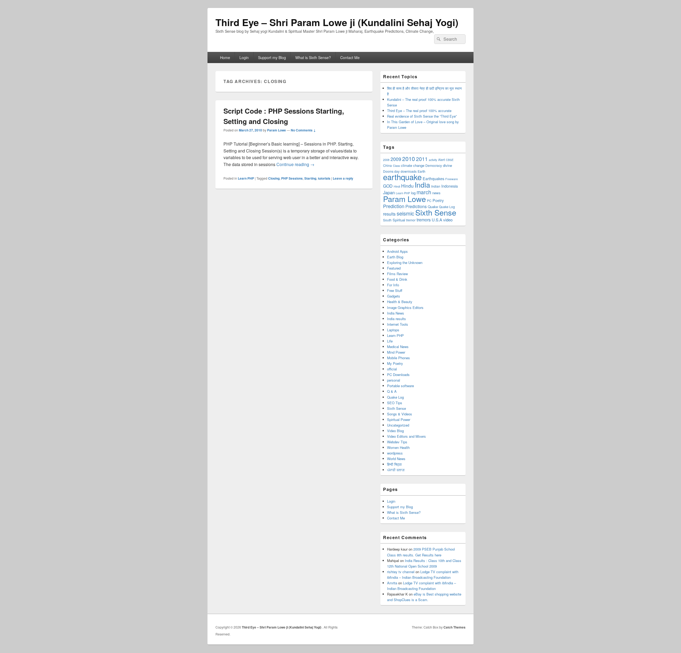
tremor (411, 220)
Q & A (392, 391)
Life (390, 341)
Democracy (433, 165)
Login (244, 57)
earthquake (402, 176)
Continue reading (295, 164)
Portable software (400, 385)
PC (429, 200)
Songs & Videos (399, 413)
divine (447, 165)
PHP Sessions (292, 178)
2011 (422, 158)
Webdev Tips (397, 441)
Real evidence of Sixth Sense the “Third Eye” (422, 116)
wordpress (395, 453)
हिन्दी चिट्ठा (394, 464)
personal (393, 380)
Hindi (397, 186)
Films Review (397, 273)
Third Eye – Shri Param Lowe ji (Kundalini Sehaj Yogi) (336, 22)
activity (433, 160)
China (387, 165)
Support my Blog (272, 57)
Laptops (393, 329)
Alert (441, 159)
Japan (389, 192)
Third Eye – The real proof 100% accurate (419, 110)
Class (396, 166)
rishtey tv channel (400, 571)
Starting (310, 178)
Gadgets (393, 296)
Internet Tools (397, 324)
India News (395, 313)
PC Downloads (398, 374)
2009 (396, 158)
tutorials (324, 178)
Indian (435, 186)
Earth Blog (395, 256)
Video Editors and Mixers (406, 436)
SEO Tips (394, 402)
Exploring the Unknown (404, 262)
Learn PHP (246, 178)
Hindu (407, 185)
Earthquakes (433, 178)
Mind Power (396, 352)
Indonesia (449, 186)
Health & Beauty (399, 301)
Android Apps (397, 251)
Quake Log (395, 397)
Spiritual (399, 219)
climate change (412, 165)
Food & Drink (397, 279)
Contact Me (350, 57)
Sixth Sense (435, 212)
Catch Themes (454, 627)
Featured (394, 268)
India (422, 184)
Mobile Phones (398, 357)
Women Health (398, 447)
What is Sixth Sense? (313, 57)
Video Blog (395, 430)
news (436, 192)
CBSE (450, 160)
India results (396, 318)
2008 (386, 160)
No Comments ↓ (303, 130)
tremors (424, 220)
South (387, 220)
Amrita (392, 582)
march (424, 192)
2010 (408, 159)
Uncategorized (398, 425)
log (413, 192)
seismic (405, 213)
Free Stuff (394, 290)
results (389, 214)
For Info (393, 284)
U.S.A (437, 219)
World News (396, 458)
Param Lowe (276, 130)
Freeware (451, 179)
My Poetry (395, 363)
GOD (388, 186)
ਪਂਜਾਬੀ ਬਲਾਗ (396, 469)
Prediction (393, 205)
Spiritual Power (398, 419)
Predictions (416, 206)
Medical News (398, 346)
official (392, 368)
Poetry (438, 200)
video (447, 219)
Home (225, 57)
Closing (274, 178)
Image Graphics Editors (405, 307)
